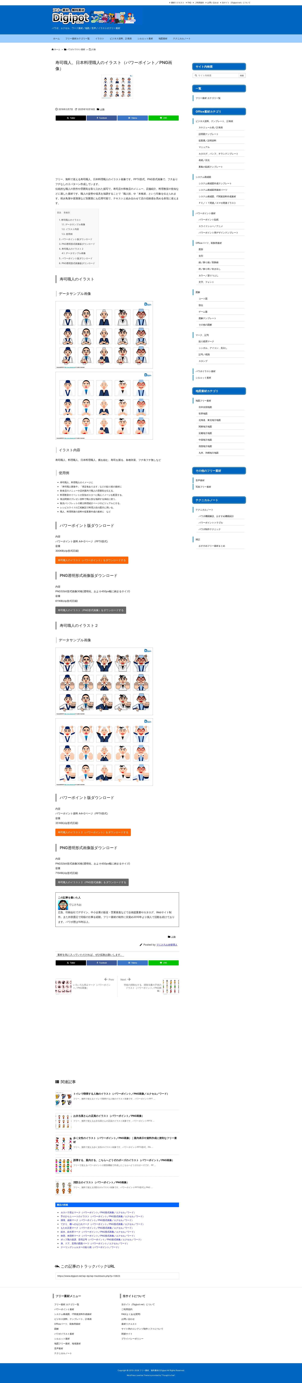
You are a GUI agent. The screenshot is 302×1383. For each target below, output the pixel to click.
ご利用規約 (199, 2)
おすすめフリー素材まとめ (212, 545)
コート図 (203, 298)
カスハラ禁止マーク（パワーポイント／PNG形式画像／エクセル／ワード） (98, 1212)
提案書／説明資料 (207, 140)
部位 (201, 305)
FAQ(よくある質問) (130, 1314)
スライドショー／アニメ (211, 226)
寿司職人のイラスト (70, 219)
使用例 (67, 234)
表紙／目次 (204, 160)
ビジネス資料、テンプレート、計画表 (214, 121)
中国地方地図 (205, 439)
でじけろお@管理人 (166, 944)
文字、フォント (206, 282)
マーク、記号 (202, 335)
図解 (198, 292)
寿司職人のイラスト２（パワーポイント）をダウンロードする (93, 832)
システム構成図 (203, 177)
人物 (94, 49)
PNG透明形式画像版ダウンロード (77, 244)
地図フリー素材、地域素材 (67, 1343)
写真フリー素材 (203, 486)
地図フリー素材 (203, 400)
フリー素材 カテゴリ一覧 (208, 98)
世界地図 (203, 413)
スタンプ (203, 361)
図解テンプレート (207, 318)
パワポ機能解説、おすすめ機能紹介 (216, 516)
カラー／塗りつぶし (208, 275)
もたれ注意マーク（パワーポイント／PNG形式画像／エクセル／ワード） (97, 1227)
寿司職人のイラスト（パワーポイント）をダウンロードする (92, 560)
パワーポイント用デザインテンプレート (218, 232)
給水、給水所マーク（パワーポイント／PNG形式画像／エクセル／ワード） (98, 1231)
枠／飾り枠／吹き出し (210, 269)
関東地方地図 (205, 426)
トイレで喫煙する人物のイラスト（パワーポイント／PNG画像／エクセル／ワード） (121, 1093)
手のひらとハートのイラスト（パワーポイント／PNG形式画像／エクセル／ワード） (103, 1216)
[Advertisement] (117, 150)
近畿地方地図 (205, 433)
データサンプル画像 (73, 224)
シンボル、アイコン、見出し (213, 348)
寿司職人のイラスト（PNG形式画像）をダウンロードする (91, 610)
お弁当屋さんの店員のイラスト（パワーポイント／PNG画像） (108, 1115)
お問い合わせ (213, 2)
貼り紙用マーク (206, 341)
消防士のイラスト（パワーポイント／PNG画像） (101, 1182)
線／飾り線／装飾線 (208, 262)
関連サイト (126, 1333)
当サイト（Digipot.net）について (236, 2)
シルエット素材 (203, 377)
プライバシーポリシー (132, 1338)
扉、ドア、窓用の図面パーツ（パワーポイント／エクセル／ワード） (95, 1243)
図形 (201, 249)
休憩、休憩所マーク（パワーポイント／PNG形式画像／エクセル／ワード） (98, 1235)
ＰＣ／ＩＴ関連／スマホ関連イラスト (217, 203)
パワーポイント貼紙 (208, 219)
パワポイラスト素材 (76, 49)
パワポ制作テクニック (210, 529)
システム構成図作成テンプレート (215, 183)
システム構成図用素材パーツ (213, 189)
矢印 (201, 255)
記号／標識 (204, 354)
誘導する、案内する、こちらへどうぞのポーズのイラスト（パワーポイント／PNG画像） (123, 1160)
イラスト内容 (70, 229)
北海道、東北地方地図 (210, 420)
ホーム (57, 49)
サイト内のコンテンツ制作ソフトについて (142, 1328)
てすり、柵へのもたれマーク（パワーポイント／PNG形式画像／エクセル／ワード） (103, 1224)
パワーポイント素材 (205, 213)
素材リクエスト (177, 2)
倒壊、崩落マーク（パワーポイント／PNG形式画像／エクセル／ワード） (97, 1220)
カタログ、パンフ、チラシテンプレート (218, 153)
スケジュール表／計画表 (211, 127)
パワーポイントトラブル (211, 522)
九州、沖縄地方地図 (208, 452)
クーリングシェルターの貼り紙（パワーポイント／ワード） (90, 1247)
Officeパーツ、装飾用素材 (209, 243)
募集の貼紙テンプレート (211, 166)
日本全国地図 (205, 407)
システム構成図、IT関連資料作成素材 (217, 196)
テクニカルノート (204, 509)
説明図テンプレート (208, 134)
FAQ (189, 2)
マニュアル (204, 147)
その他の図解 (205, 324)
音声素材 (200, 480)
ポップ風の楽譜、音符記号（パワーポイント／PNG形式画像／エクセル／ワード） (102, 1239)
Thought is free (168, 1375)
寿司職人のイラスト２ (71, 248)
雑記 (198, 539)
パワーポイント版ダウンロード (75, 239)
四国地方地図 (205, 446)
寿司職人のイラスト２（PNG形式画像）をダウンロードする (92, 882)
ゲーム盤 (203, 311)
